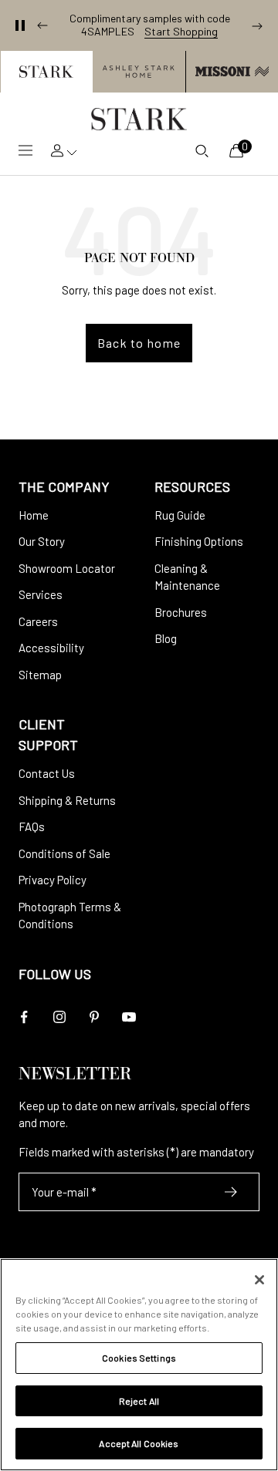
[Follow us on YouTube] (128, 1017)
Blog (165, 638)
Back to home (139, 342)
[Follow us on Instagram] (59, 1017)
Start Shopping (181, 31)
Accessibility (51, 648)
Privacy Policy (52, 880)
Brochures (180, 612)
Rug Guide (179, 515)
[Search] (201, 150)
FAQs (32, 826)
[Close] (259, 1280)
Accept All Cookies (138, 1443)
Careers (38, 621)
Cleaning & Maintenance (187, 577)
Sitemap (40, 675)
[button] (46, 72)
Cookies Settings (139, 1357)
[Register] (231, 1191)
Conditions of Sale (64, 853)
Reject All (139, 1400)
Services (41, 594)
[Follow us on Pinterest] (93, 1017)
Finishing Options (198, 541)
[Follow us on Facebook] (24, 1017)
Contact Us (47, 773)
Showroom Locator (67, 568)
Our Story (42, 541)
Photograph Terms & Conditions (70, 915)
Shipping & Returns (67, 800)
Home (34, 515)
